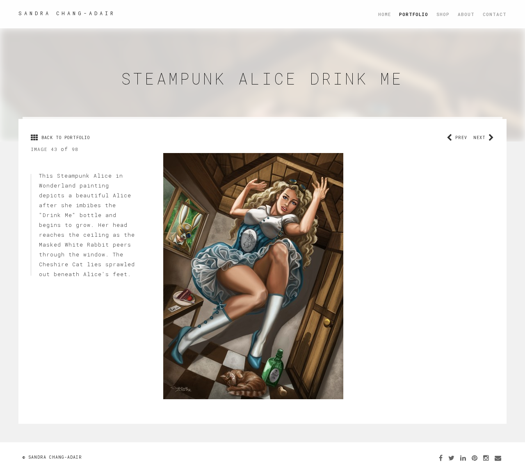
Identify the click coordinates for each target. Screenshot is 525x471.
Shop (443, 14)
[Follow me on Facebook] (441, 457)
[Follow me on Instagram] (486, 457)
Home (384, 14)
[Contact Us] (498, 457)
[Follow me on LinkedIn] (463, 457)
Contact (495, 14)
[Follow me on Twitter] (451, 457)
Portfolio (413, 14)
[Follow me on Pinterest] (475, 457)
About (466, 14)
